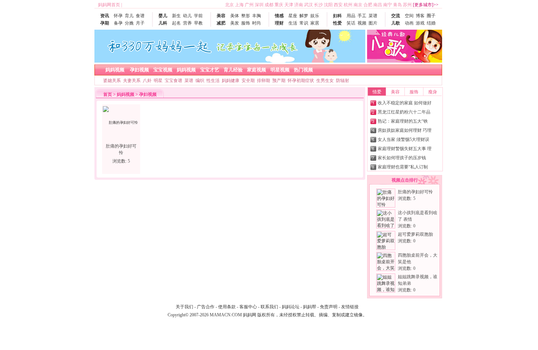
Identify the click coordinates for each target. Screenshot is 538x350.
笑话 (351, 23)
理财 (279, 23)
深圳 (259, 4)
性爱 (337, 23)
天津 (288, 4)
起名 (176, 23)
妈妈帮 (309, 306)
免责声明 (328, 306)
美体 (234, 15)
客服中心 (248, 306)
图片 (373, 23)
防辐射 (342, 80)
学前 (198, 15)
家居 (314, 23)
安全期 (248, 80)
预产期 (278, 80)
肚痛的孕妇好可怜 (415, 191)
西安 (338, 4)
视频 (362, 23)
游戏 (420, 23)
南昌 (377, 4)
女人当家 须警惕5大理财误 (403, 139)
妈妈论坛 (290, 306)
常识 (303, 23)
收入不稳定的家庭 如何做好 (404, 102)
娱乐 (314, 15)
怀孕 (118, 15)
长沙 (318, 4)
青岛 (397, 4)
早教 (198, 23)
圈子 (431, 15)
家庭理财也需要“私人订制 (403, 167)
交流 (395, 15)
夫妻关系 (132, 80)
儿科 (162, 23)
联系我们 (269, 306)
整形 (245, 15)
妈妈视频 (125, 94)
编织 (199, 80)
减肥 (221, 23)
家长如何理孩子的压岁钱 (402, 157)
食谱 (140, 15)
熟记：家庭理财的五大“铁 (403, 121)
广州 (249, 4)
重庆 (278, 4)
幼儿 (187, 15)
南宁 (387, 4)
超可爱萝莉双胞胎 (415, 234)
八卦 (147, 80)
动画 (409, 23)
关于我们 (184, 306)
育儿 (129, 15)
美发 (234, 23)
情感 (279, 15)
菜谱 (373, 15)
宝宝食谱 (173, 80)
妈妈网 (249, 314)
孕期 (104, 23)
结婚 (431, 23)
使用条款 (227, 306)
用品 (351, 15)
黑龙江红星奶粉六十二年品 (404, 112)
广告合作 (205, 306)
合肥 (367, 4)
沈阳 (328, 4)
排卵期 (263, 80)
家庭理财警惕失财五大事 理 (404, 148)
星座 (292, 15)
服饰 (245, 23)
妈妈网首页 (109, 4)
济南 (298, 4)
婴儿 (162, 15)
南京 (358, 4)
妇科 (337, 15)
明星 (158, 80)
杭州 (348, 4)
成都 (269, 4)
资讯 (104, 15)
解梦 (303, 15)
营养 (187, 23)
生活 (292, 23)
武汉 (308, 4)
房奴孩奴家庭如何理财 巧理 (404, 130)
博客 (420, 15)
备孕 (118, 23)
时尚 (256, 23)
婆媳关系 (112, 80)
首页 (107, 94)
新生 (176, 15)
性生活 (213, 80)
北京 (229, 4)
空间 (409, 15)
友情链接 (350, 306)
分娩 (129, 23)
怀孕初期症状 (301, 80)
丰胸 (256, 15)
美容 (221, 15)
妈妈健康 (230, 80)
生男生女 (325, 80)
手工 (362, 15)
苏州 (407, 4)
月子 (140, 23)
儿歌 (395, 23)
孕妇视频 (148, 94)
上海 (239, 4)
